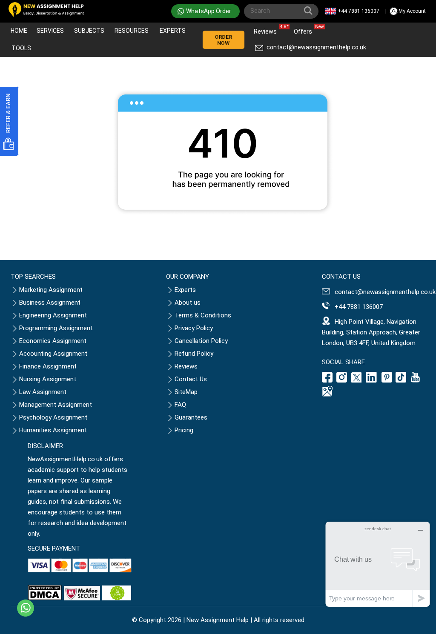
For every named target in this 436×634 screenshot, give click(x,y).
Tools (21, 48)
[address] (328, 394)
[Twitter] (356, 380)
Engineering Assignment (53, 315)
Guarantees (191, 417)
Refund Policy (194, 353)
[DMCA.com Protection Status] (45, 598)
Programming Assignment (56, 328)
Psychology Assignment (53, 417)
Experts (173, 30)
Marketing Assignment (51, 290)
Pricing (184, 430)
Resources (132, 30)
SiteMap (186, 392)
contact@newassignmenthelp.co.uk (316, 47)
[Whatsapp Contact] (25, 608)
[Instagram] (342, 380)
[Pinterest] (386, 380)
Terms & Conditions (203, 315)
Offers (305, 29)
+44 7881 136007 (358, 11)
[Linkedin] (371, 380)
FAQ (180, 404)
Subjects (89, 30)
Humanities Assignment (53, 430)
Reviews (267, 29)
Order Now (223, 40)
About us (188, 302)
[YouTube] (415, 380)
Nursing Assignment (47, 379)
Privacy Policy (194, 328)
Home (19, 30)
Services (50, 30)
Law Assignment (42, 392)
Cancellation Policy (201, 341)
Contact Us (191, 379)
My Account (412, 11)
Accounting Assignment (53, 353)
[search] (310, 12)
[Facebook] (328, 380)
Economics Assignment (52, 341)
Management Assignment (55, 404)
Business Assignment (49, 302)
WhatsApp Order (208, 11)
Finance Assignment (48, 366)
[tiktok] (401, 380)
